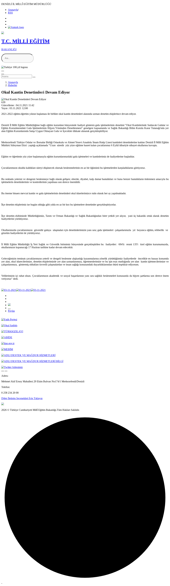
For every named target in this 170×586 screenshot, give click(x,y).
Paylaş (11, 310)
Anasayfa (13, 9)
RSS (10, 12)
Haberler (12, 85)
